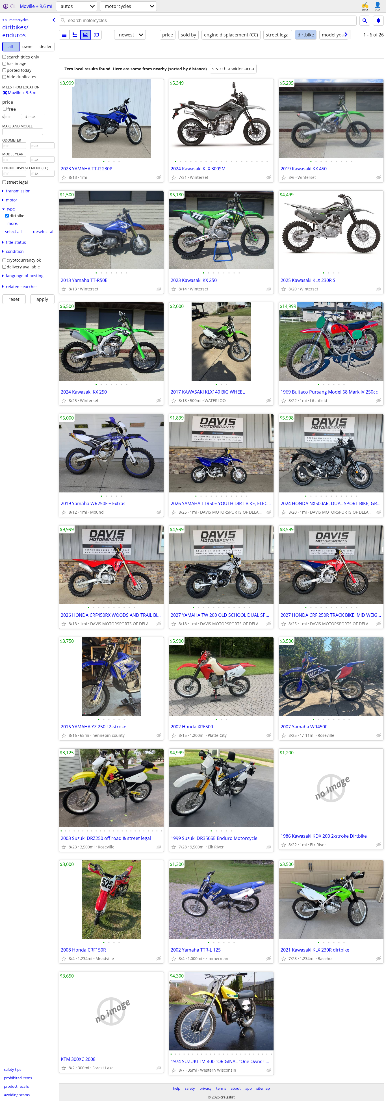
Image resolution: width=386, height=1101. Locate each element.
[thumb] (75, 35)
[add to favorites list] (63, 177)
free (11, 109)
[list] (64, 35)
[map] (96, 35)
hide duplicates (21, 76)
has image (16, 63)
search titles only (23, 57)
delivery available (23, 267)
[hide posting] (158, 177)
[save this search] (378, 21)
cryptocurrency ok (24, 260)
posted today (19, 70)
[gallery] (85, 35)
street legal (17, 182)
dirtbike (17, 215)
